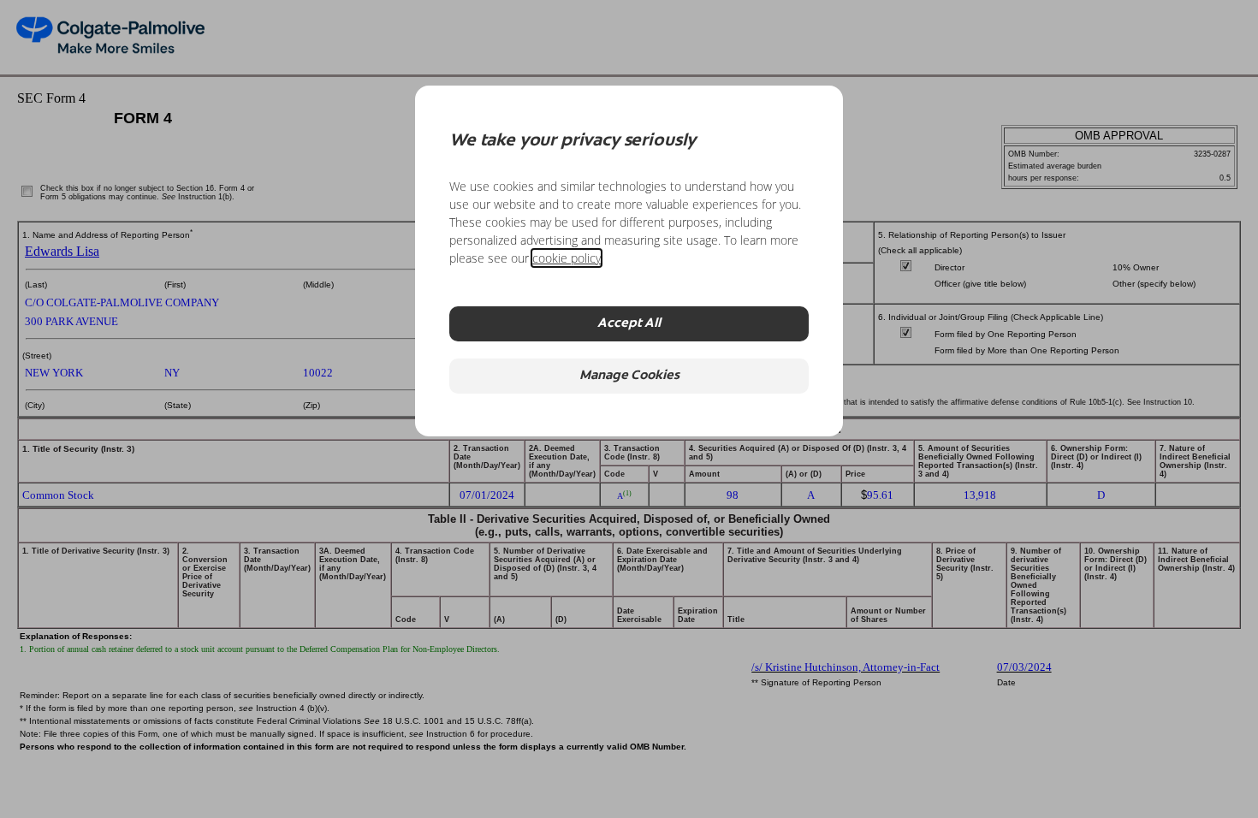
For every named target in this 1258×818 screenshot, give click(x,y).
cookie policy (566, 258)
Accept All (629, 323)
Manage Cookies (629, 376)
